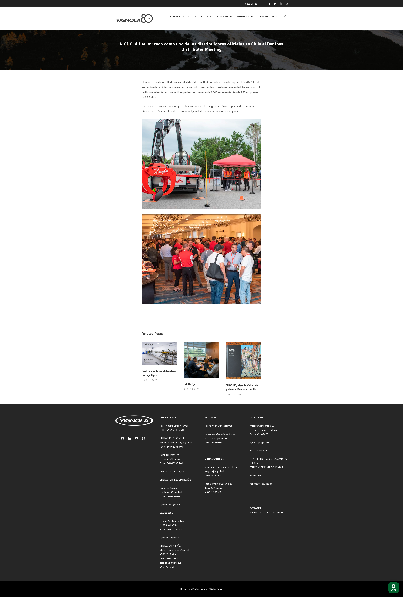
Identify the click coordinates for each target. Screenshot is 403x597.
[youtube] (281, 4)
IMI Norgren (191, 384)
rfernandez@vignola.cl (171, 459)
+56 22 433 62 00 (213, 442)
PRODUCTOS (201, 16)
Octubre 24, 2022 (201, 57)
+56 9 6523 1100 (213, 475)
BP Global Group (215, 589)
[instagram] (287, 4)
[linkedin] (275, 4)
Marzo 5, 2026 (233, 394)
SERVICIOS (222, 16)
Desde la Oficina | (258, 512)
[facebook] (269, 4)
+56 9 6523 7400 (213, 492)
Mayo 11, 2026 (149, 380)
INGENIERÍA (243, 16)
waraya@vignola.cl (182, 442)
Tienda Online (250, 4)
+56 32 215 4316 (168, 554)
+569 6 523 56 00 (174, 446)
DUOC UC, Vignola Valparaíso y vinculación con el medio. (242, 387)
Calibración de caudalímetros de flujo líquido (159, 373)
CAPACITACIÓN (266, 16)
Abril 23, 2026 (191, 389)
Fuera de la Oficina (276, 512)
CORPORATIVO (178, 16)
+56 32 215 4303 (168, 567)
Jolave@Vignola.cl (214, 488)
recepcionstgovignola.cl (216, 438)
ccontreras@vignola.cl (171, 492)
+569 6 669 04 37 (174, 496)
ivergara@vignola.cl (214, 471)
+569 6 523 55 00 (174, 463)
